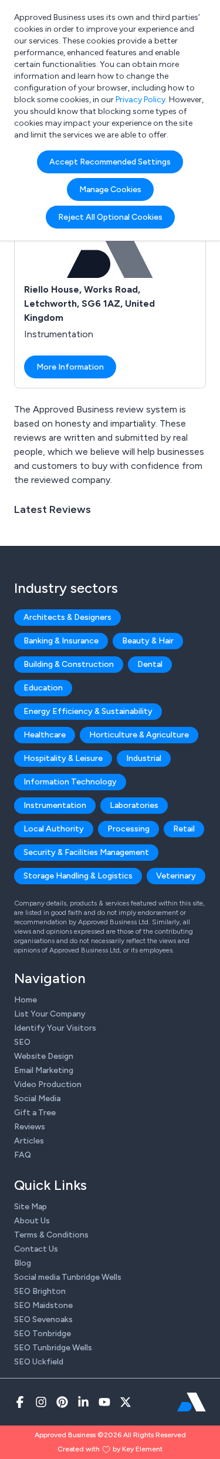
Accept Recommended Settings (110, 162)
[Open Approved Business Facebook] (20, 1402)
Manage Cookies (110, 189)
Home (25, 1000)
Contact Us (36, 1249)
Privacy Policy (140, 100)
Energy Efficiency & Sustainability (88, 711)
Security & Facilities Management (86, 852)
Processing (128, 829)
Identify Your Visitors (55, 1028)
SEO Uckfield (38, 1362)
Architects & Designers (67, 617)
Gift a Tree (35, 1113)
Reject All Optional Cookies (110, 217)
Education (43, 688)
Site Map (30, 1207)
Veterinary (176, 876)
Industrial (143, 758)
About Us (32, 1221)
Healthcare (44, 735)
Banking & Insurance (61, 641)
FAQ (22, 1155)
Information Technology (70, 782)
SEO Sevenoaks (43, 1319)
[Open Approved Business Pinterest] (62, 1402)
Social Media (37, 1099)
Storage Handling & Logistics (78, 876)
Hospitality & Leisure (63, 758)
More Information (70, 367)
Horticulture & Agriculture (139, 735)
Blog (22, 1263)
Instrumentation (54, 805)
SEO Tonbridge (42, 1334)
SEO (22, 1042)
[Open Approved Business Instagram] (41, 1402)
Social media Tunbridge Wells (67, 1277)
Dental (150, 664)
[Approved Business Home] (191, 1402)
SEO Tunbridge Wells (53, 1348)
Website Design (43, 1056)
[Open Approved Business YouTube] (104, 1402)
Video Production (48, 1084)
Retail (184, 829)
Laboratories (134, 805)
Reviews (29, 1127)
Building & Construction (68, 664)
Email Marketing (43, 1070)
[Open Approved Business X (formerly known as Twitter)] (125, 1402)
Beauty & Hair (148, 641)
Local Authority (53, 829)
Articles (29, 1141)
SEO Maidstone (43, 1305)
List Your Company (50, 1014)
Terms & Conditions (51, 1235)
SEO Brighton (40, 1291)
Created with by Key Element (110, 1449)
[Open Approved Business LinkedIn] (83, 1402)
